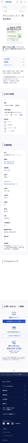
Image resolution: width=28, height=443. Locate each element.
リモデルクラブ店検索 (17, 374)
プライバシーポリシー (7, 432)
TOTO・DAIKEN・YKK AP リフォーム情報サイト (8, 409)
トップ (2, 374)
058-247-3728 (14, 349)
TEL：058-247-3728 (9, 161)
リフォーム (8, 374)
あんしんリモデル (6, 381)
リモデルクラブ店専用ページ (9, 414)
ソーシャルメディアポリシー (8, 435)
